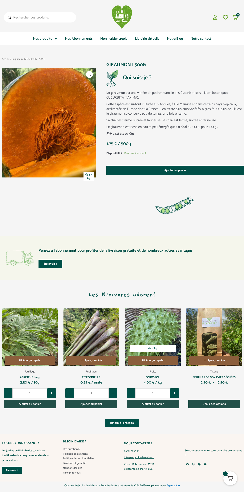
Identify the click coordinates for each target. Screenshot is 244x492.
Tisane (214, 376)
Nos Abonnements (79, 39)
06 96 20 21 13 (131, 456)
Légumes (17, 59)
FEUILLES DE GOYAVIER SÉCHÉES (214, 382)
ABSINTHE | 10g (30, 382)
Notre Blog (175, 39)
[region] (122, 480)
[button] (89, 74)
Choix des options (214, 408)
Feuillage (29, 376)
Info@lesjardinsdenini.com (139, 462)
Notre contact (201, 39)
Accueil (6, 59)
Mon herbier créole (113, 39)
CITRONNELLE (91, 382)
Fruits (152, 376)
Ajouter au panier (175, 170)
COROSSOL (153, 382)
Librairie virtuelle (147, 39)
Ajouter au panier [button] (30, 408)
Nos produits (42, 39)
